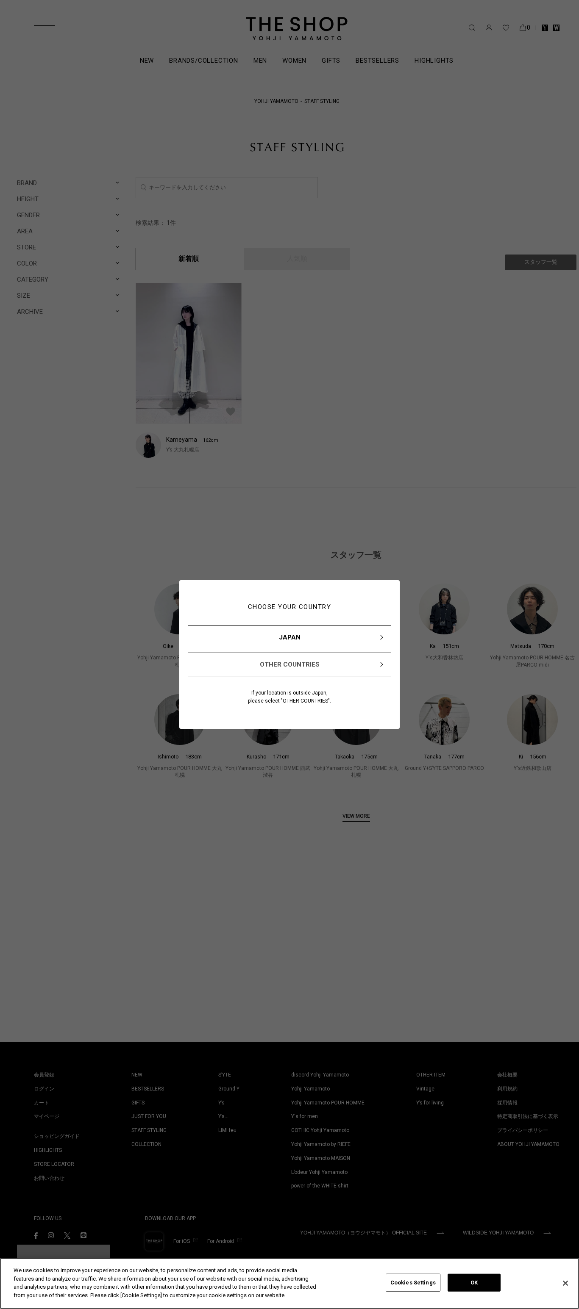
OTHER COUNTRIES (290, 664)
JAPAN (290, 637)
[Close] (565, 1283)
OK (474, 1282)
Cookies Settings (413, 1282)
